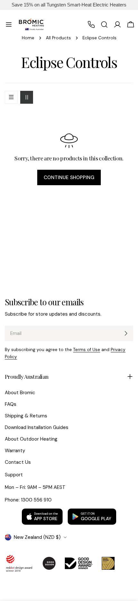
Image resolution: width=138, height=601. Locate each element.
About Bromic (20, 392)
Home (28, 38)
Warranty (15, 450)
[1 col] (11, 97)
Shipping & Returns (26, 416)
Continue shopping (69, 177)
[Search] (104, 24)
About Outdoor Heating (31, 439)
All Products (58, 38)
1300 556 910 (36, 500)
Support (14, 475)
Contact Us (18, 462)
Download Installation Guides (36, 427)
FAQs (10, 404)
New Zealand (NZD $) (37, 537)
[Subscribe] (126, 333)
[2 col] (26, 97)
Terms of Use (86, 349)
